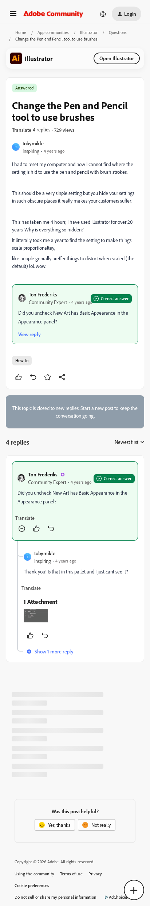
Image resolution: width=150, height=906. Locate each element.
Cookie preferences (32, 885)
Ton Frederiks (43, 294)
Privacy (95, 873)
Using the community (34, 873)
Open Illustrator (116, 58)
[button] (13, 16)
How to (21, 360)
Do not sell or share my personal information (55, 897)
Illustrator (89, 32)
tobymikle (33, 143)
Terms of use (71, 873)
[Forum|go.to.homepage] (53, 14)
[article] (75, 501)
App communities (53, 32)
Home (20, 32)
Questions (118, 32)
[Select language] (103, 14)
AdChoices (118, 897)
